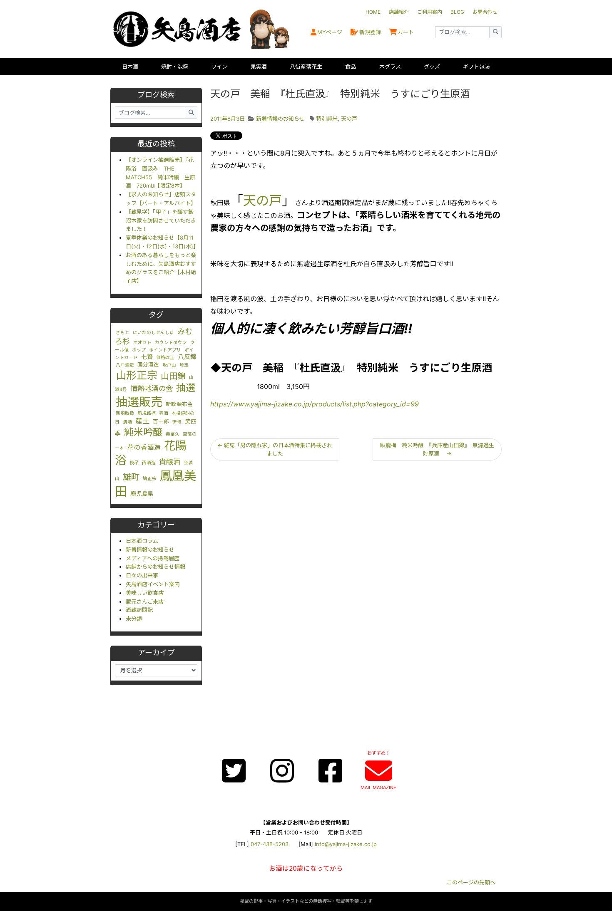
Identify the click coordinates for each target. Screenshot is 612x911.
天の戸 (349, 118)
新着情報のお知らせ (150, 549)
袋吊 (134, 462)
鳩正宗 (150, 478)
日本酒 (130, 66)
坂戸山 (169, 365)
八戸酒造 (125, 365)
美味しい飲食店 (145, 592)
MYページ (329, 32)
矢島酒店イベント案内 (153, 584)
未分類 (134, 618)
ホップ (139, 350)
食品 (350, 66)
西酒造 (149, 462)
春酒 (163, 413)
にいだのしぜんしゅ (153, 332)
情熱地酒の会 (151, 388)
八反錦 (187, 357)
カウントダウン (171, 342)
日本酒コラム (142, 540)
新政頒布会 (179, 404)
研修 (177, 422)
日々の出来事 (142, 575)
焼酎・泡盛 (174, 66)
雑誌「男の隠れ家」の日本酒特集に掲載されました (274, 449)
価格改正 (165, 357)
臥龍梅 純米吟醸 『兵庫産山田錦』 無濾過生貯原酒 (437, 449)
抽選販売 (139, 402)
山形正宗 (136, 375)
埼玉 (184, 365)
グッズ (432, 66)
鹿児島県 (142, 493)
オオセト (142, 342)
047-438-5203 (270, 844)
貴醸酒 (169, 462)
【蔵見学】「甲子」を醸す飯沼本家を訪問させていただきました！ (161, 220)
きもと (122, 332)
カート (406, 32)
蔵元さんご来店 (145, 601)
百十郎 (161, 421)
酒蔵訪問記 (139, 610)
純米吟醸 (143, 432)
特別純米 (327, 118)
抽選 (185, 388)
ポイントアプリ (165, 350)
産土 (142, 420)
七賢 (147, 357)
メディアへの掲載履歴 (152, 558)
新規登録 (370, 32)
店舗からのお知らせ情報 (155, 566)
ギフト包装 (476, 66)
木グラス (390, 66)
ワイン (219, 66)
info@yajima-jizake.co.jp (346, 844)
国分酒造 (148, 364)
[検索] (495, 32)
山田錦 (173, 376)
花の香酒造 (144, 447)
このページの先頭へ (471, 882)
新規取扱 (125, 413)
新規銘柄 (146, 413)
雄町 (131, 477)
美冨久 (172, 434)
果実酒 (259, 66)
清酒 (127, 422)
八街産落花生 (306, 66)
